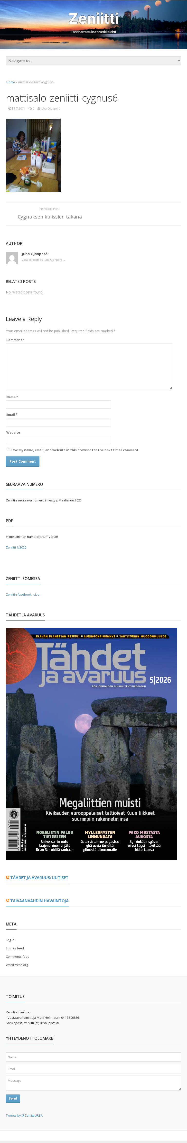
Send (13, 1098)
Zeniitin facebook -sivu (22, 594)
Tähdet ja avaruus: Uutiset (39, 877)
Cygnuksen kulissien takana (50, 216)
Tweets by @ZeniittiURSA (24, 1115)
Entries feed (15, 948)
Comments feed (17, 956)
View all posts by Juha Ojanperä (44, 259)
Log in (10, 940)
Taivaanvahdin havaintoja (39, 901)
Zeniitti (93, 18)
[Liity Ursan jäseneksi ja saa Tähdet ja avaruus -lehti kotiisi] (91, 857)
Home (10, 82)
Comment (15, 340)
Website (13, 432)
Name (12, 397)
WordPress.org (17, 965)
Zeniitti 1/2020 (16, 547)
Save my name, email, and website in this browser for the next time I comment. (75, 450)
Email (11, 414)
